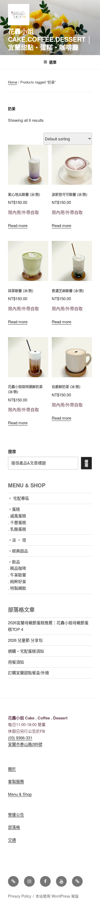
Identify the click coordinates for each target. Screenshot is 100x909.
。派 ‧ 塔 (17, 540)
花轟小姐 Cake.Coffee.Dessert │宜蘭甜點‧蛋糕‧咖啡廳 (49, 39)
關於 (12, 769)
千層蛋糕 (18, 522)
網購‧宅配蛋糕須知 (26, 651)
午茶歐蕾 (18, 574)
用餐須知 (16, 662)
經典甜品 (20, 551)
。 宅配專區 (18, 498)
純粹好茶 (18, 581)
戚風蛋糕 (18, 515)
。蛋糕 (14, 509)
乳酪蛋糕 (18, 529)
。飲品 (14, 561)
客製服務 (16, 781)
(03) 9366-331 (20, 737)
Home (12, 82)
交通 (12, 840)
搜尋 (12, 451)
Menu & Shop (20, 794)
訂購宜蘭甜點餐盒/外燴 (28, 672)
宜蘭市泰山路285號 (25, 744)
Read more (17, 225)
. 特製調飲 (17, 588)
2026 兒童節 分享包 (25, 640)
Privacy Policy (19, 896)
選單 (53, 62)
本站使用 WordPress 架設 (57, 896)
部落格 (14, 827)
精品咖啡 (18, 568)
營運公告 (16, 814)
